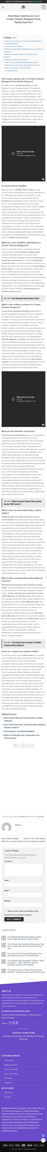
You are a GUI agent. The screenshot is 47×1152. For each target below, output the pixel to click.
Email (6, 890)
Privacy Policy (9, 1060)
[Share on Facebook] (19, 746)
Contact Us (8, 1083)
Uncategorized (23, 816)
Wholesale (8, 1078)
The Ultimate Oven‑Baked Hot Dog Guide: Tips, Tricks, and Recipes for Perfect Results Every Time (25, 946)
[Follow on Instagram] (13, 1023)
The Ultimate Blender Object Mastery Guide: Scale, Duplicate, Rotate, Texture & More (24, 938)
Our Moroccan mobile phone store (16, 1011)
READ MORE (37, 1)
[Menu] (3, 7)
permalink (41, 816)
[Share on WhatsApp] (15, 746)
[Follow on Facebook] (10, 1023)
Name (7, 880)
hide (14, 38)
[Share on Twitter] (23, 746)
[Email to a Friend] (28, 746)
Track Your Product (11, 1074)
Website (7, 901)
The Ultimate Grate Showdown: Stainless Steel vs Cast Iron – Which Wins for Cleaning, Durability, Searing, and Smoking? (25, 963)
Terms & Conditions (11, 1069)
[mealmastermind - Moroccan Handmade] (23, 7)
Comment (8, 861)
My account (8, 1092)
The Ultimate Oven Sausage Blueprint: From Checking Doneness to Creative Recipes (24, 955)
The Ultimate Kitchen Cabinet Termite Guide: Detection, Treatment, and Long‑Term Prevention (26, 971)
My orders (7, 1097)
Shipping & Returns (11, 1065)
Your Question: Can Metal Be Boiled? (19, 731)
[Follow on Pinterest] (16, 1023)
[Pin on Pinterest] (32, 746)
